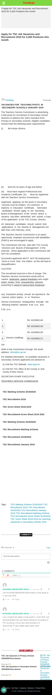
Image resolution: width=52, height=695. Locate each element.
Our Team (15, 688)
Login (48, 547)
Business (31, 688)
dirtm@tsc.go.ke (18, 352)
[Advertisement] (26, 70)
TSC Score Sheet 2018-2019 (24, 519)
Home (8, 688)
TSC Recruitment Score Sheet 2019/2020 (30, 516)
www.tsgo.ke (34, 364)
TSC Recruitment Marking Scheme (32, 513)
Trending (9, 100)
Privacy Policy (40, 688)
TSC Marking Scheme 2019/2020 (26, 504)
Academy (23, 688)
